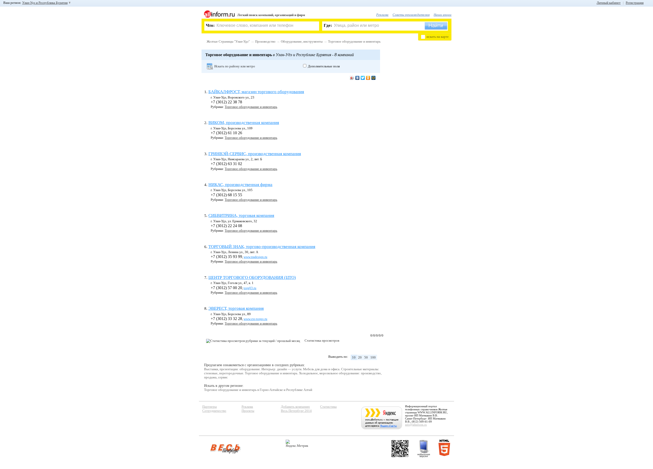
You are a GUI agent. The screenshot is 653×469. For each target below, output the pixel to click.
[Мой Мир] (373, 78)
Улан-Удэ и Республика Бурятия (45, 3)
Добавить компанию (295, 407)
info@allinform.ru (416, 424)
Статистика (328, 407)
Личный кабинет (609, 3)
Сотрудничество (214, 411)
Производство (265, 41)
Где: (328, 25)
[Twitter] (363, 78)
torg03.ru (250, 288)
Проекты (248, 411)
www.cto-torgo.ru (255, 319)
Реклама (382, 15)
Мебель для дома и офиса (321, 369)
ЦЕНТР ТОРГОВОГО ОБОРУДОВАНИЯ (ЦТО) (252, 277)
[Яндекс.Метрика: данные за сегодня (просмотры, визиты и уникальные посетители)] (297, 444)
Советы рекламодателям (411, 15)
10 (354, 357)
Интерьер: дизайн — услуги (281, 369)
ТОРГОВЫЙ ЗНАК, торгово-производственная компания (261, 246)
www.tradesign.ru (255, 257)
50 (366, 357)
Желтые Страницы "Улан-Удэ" (228, 41)
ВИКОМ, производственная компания (243, 122)
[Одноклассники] (368, 78)
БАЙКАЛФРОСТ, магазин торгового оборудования (256, 91)
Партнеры (209, 407)
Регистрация (635, 3)
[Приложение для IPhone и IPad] (400, 449)
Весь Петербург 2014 (296, 411)
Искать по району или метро (234, 66)
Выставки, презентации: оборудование (232, 369)
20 (360, 357)
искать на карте (437, 37)
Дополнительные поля (324, 66)
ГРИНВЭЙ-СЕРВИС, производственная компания (254, 153)
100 (373, 357)
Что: (210, 25)
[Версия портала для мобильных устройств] (424, 449)
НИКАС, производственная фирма (240, 184)
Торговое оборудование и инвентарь (354, 41)
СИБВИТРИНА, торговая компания (241, 215)
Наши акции (442, 15)
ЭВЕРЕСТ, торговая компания (236, 308)
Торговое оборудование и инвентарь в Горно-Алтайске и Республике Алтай (258, 390)
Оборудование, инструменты (302, 41)
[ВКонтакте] (357, 78)
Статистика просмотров (322, 340)
